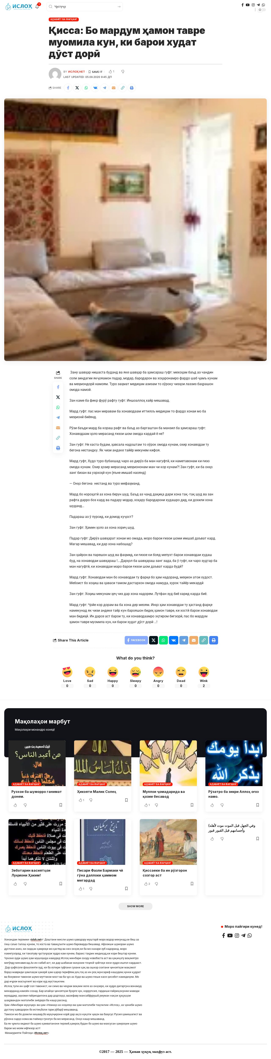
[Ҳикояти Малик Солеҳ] (102, 763)
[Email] (113, 88)
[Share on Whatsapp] (86, 88)
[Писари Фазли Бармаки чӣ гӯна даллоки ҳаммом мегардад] (102, 842)
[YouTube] (248, 5)
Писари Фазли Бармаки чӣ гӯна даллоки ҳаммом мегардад (100, 875)
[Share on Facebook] (68, 88)
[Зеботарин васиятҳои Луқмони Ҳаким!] (37, 842)
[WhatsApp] (263, 5)
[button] (122, 88)
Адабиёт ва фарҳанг (63, 19)
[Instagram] (253, 5)
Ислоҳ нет (76, 71)
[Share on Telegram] (104, 88)
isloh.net (36, 939)
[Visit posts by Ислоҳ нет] (55, 74)
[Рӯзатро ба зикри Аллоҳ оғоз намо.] (234, 763)
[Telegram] (258, 5)
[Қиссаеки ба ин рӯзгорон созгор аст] (168, 842)
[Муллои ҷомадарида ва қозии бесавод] (168, 763)
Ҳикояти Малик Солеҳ (96, 791)
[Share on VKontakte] (95, 88)
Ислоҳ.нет (41, 1032)
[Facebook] (243, 5)
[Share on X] (77, 88)
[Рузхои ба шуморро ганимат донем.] (37, 763)
